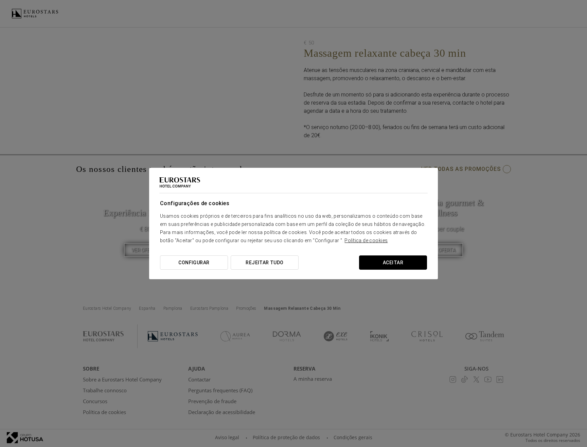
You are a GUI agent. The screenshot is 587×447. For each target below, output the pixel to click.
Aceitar (393, 262)
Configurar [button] (193, 262)
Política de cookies (366, 240)
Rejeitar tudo (264, 262)
